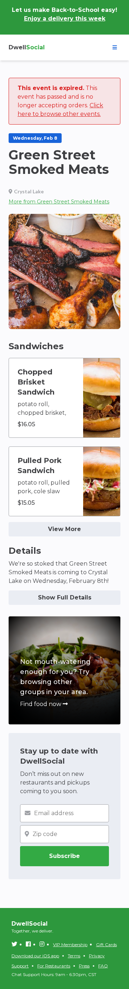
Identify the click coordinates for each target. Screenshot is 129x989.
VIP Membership (70, 944)
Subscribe (64, 856)
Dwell (27, 47)
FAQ (103, 965)
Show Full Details (64, 597)
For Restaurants (53, 965)
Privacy (97, 955)
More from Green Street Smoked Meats (59, 201)
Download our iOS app (35, 955)
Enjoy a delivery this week (64, 18)
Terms (74, 955)
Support (20, 965)
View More (64, 529)
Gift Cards (106, 944)
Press (84, 965)
